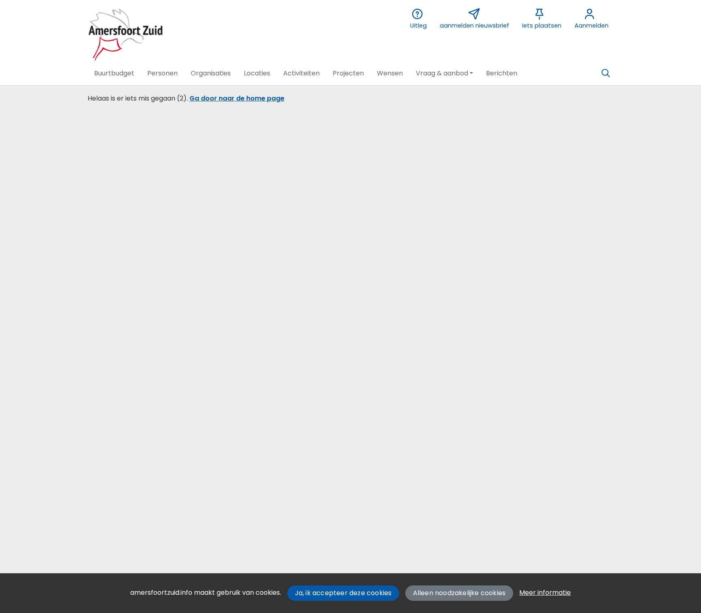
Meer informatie (545, 592)
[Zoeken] (605, 73)
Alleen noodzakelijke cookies (459, 593)
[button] (114, 73)
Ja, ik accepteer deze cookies (343, 593)
